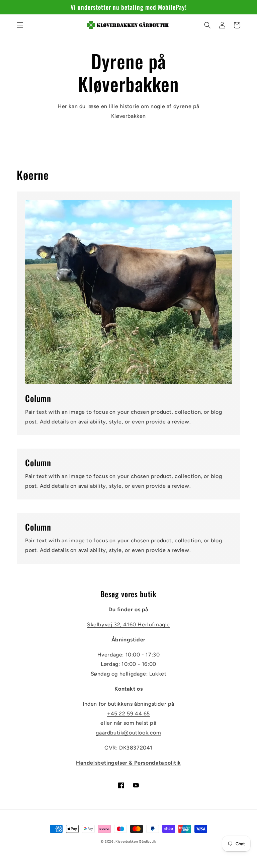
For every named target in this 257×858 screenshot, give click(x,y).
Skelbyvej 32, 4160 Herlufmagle (128, 624)
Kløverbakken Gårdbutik (135, 841)
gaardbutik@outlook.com (128, 732)
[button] (20, 25)
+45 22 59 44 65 (128, 713)
